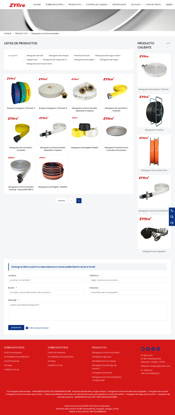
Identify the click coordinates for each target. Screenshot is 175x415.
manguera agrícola (101, 356)
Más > (168, 45)
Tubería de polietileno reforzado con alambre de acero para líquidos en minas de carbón (84, 394)
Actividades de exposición (61, 356)
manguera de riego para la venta (141, 394)
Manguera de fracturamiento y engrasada (106, 379)
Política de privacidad (38, 328)
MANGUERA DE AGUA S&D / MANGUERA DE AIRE (51, 391)
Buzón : (12, 288)
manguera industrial (102, 372)
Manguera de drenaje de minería (104, 367)
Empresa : (94, 288)
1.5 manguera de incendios (19, 391)
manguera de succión (158, 391)
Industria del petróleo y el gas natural (89, 391)
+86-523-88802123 (150, 373)
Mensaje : (13, 300)
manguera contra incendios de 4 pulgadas (127, 391)
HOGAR (7, 33)
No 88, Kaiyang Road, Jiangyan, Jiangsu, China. (153, 360)
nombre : (12, 276)
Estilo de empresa (13, 352)
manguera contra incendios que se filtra (24, 394)
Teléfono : (94, 276)
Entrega (8, 365)
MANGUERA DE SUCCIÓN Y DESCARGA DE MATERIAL (96, 397)
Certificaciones (11, 361)
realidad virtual (11, 369)
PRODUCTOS (21, 33)
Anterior (61, 200)
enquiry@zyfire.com (160, 366)
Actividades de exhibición (16, 356)
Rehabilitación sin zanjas (104, 361)
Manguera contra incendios (45, 33)
